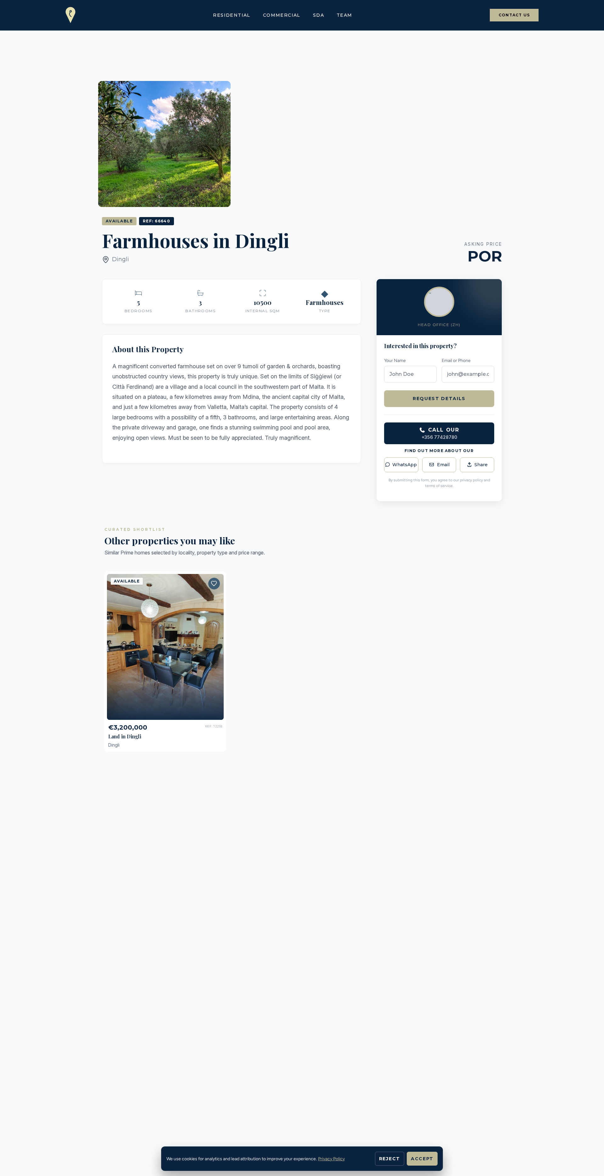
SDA (318, 15)
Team (344, 15)
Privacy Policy (331, 1159)
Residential (231, 15)
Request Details (439, 398)
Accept (422, 1159)
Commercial (281, 15)
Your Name (395, 360)
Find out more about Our (439, 450)
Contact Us (514, 15)
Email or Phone (456, 360)
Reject (389, 1159)
